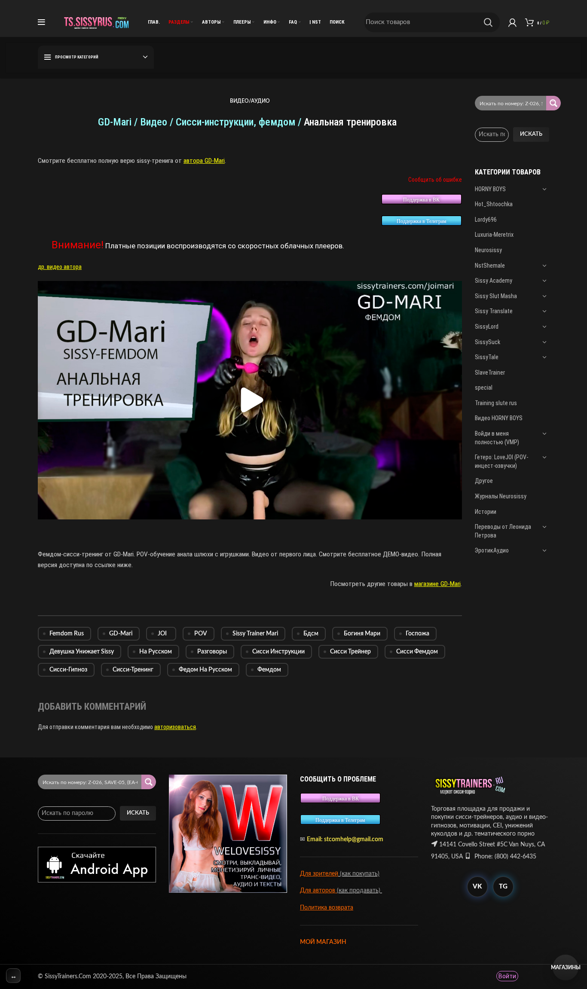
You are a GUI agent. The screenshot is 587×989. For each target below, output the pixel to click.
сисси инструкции (278, 652)
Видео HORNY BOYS (499, 418)
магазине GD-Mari (437, 584)
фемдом (269, 670)
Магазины (565, 967)
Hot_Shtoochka (494, 204)
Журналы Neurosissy (500, 496)
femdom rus (66, 634)
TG (503, 886)
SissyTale (486, 357)
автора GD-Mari (204, 161)
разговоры (212, 652)
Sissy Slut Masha (496, 296)
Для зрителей (319, 874)
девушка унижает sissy (81, 652)
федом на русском (205, 670)
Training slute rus (496, 403)
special (483, 387)
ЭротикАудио (492, 550)
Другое (484, 480)
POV (200, 634)
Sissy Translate (494, 311)
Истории (485, 511)
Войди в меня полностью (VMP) (497, 438)
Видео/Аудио (250, 101)
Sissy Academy (493, 280)
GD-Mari (120, 634)
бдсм (310, 634)
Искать (531, 134)
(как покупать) (358, 874)
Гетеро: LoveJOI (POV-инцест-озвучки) (501, 461)
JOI (162, 634)
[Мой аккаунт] (512, 22)
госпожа (417, 634)
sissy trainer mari (255, 634)
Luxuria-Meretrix (494, 234)
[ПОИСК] (488, 22)
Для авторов (318, 891)
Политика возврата (326, 908)
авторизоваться (175, 726)
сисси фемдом (417, 652)
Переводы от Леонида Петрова (503, 531)
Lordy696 (486, 219)
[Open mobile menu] (41, 22)
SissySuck (487, 342)
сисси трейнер (350, 652)
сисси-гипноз (68, 670)
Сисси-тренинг (133, 670)
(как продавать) (359, 891)
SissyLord (486, 326)
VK (477, 886)
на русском (155, 652)
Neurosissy (488, 250)
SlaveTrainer (490, 372)
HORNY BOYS (490, 189)
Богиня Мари (362, 634)
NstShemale (490, 265)
